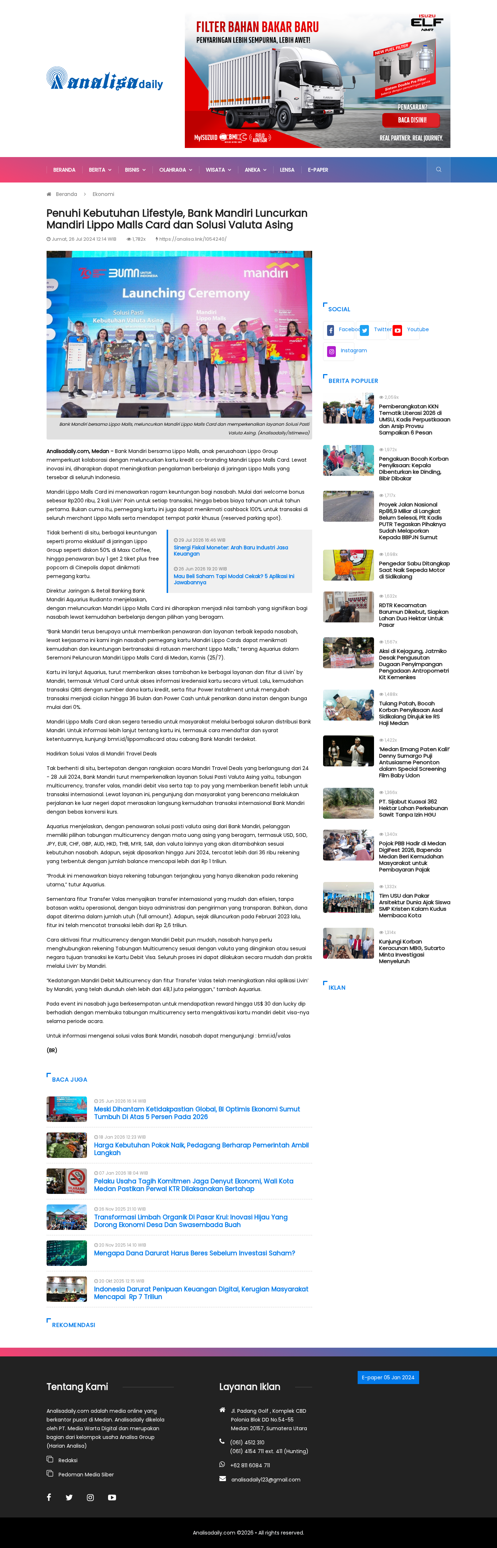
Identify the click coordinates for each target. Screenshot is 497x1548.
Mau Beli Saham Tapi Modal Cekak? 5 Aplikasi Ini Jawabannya (234, 579)
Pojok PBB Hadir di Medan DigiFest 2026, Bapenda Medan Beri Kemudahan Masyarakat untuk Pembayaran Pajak (412, 856)
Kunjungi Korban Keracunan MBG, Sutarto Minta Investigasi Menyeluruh (412, 951)
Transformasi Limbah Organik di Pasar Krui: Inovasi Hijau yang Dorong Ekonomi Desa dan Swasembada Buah (191, 1221)
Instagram (347, 350)
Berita (98, 169)
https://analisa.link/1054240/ (193, 239)
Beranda (64, 169)
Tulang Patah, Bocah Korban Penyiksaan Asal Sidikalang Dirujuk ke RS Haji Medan (411, 713)
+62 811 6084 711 (250, 1465)
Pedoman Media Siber (86, 1474)
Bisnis (133, 169)
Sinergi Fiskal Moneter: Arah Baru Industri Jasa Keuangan (231, 550)
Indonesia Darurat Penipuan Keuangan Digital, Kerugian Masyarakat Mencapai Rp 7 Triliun (201, 1293)
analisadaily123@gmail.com (266, 1479)
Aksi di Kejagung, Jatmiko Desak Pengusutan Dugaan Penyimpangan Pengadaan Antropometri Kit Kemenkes (414, 664)
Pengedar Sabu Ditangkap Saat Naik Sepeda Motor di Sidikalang (414, 570)
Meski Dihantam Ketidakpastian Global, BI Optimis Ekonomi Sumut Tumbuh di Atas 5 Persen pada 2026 (197, 1113)
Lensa (287, 169)
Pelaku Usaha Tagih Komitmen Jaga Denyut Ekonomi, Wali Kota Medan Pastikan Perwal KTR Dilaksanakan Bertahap (194, 1185)
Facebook (346, 329)
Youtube (413, 329)
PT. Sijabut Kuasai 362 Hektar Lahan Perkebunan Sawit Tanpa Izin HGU (413, 808)
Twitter (380, 329)
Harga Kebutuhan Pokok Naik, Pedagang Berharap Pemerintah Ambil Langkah (201, 1149)
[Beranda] (105, 78)
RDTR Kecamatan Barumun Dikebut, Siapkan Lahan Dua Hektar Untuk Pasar (414, 615)
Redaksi (68, 1460)
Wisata (217, 169)
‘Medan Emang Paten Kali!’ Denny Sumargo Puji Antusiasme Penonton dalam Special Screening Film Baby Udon (414, 762)
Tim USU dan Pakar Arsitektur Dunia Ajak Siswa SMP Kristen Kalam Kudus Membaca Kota (414, 905)
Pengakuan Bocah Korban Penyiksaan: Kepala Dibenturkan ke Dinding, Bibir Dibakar (414, 468)
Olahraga (174, 169)
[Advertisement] (386, 241)
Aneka (254, 169)
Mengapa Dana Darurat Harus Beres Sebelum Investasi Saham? (194, 1253)
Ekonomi (103, 194)
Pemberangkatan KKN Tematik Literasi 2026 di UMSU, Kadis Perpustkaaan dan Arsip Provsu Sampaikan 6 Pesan (414, 419)
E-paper (318, 169)
